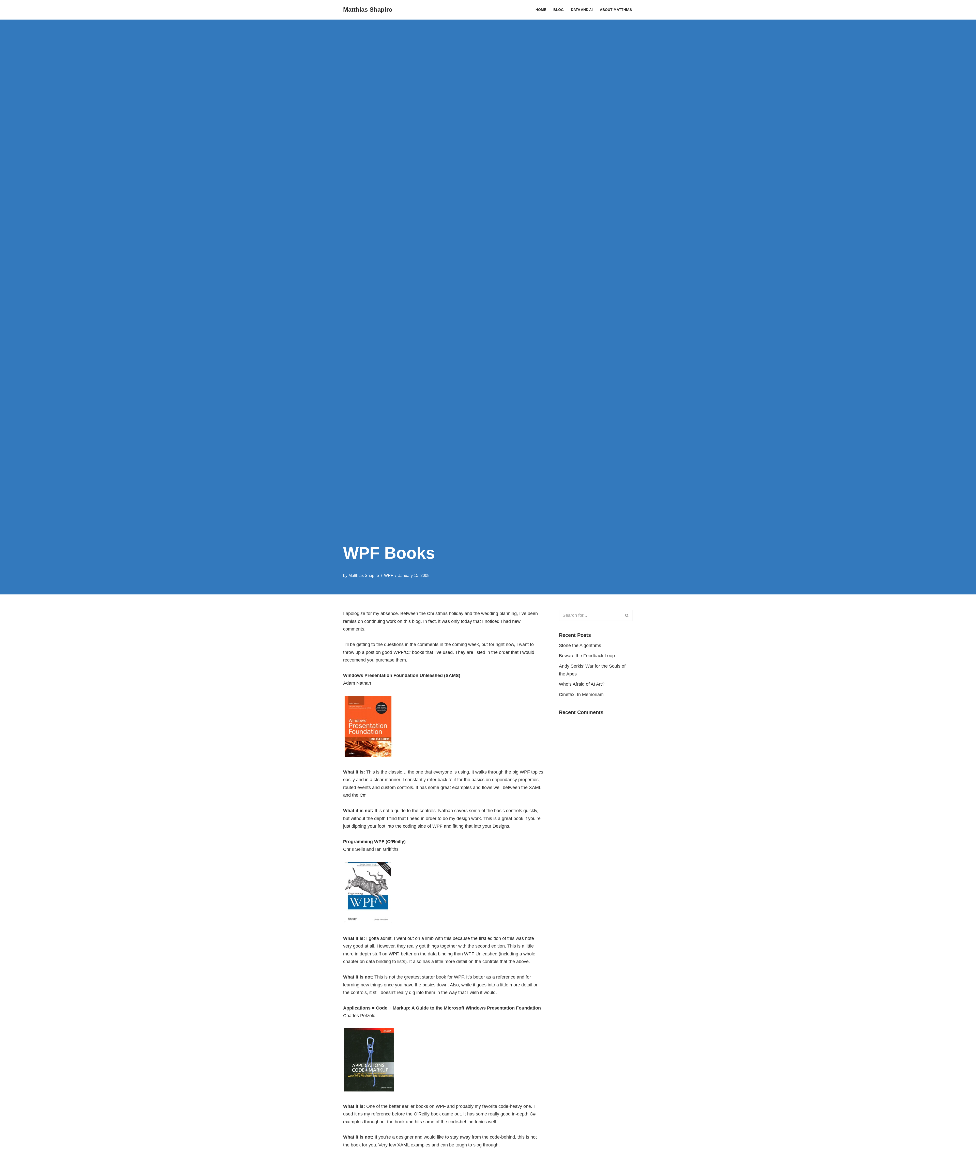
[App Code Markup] (369, 1090)
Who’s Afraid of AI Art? (581, 684)
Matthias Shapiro (363, 575)
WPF (388, 575)
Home (541, 10)
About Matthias (616, 10)
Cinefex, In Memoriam (581, 694)
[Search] (627, 615)
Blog (558, 10)
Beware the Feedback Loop (587, 655)
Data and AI (582, 10)
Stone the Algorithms (580, 645)
